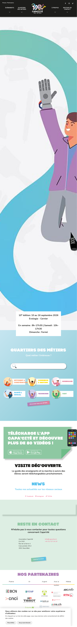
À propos (55, 8)
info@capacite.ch (51, 539)
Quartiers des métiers (22, 8)
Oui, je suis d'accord (24, 623)
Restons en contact (67, 8)
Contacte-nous (38, 559)
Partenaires (10, 3)
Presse (4, 3)
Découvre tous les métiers (38, 403)
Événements (9, 8)
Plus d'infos (10, 623)
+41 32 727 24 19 (51, 541)
